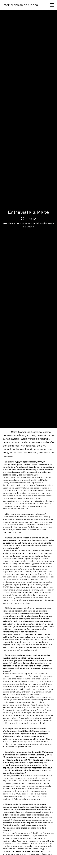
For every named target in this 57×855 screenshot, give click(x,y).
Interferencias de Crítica (20, 5)
